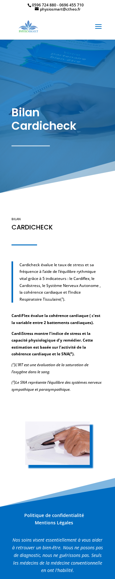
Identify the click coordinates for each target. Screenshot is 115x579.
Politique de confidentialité (54, 515)
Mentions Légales (54, 523)
